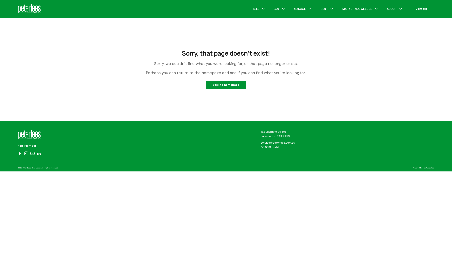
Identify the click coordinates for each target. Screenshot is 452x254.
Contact (421, 9)
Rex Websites (428, 168)
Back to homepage (226, 85)
